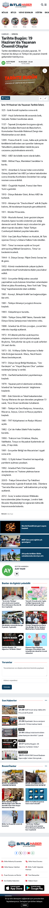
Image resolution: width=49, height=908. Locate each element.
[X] (20, 853)
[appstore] (14, 888)
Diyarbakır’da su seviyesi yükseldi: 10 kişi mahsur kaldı (31, 722)
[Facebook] (16, 853)
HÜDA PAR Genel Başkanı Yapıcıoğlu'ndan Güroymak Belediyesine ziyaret (31, 757)
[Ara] (42, 5)
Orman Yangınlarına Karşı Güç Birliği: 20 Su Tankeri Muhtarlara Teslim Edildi (36, 627)
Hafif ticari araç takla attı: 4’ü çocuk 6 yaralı (32, 711)
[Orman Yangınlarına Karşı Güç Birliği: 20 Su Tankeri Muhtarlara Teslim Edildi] (36, 617)
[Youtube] (29, 853)
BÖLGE (5, 13)
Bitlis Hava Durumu (35, 861)
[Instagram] (24, 853)
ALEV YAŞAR (20, 569)
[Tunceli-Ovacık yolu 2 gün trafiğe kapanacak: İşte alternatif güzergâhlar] (36, 593)
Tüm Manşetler (33, 875)
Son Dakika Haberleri (11, 881)
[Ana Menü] (45, 5)
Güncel (15, 34)
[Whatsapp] (33, 853)
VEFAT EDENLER (26, 13)
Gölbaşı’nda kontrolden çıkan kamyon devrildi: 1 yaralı (31, 734)
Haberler (5, 34)
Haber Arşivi (32, 881)
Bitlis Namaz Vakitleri (12, 867)
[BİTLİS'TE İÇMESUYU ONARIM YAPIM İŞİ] (13, 776)
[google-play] (35, 888)
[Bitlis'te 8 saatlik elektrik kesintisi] (13, 817)
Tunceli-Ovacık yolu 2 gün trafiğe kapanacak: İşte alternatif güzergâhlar (36, 603)
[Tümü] (46, 701)
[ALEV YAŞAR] (7, 571)
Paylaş (6, 98)
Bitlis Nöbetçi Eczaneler (13, 861)
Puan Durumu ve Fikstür (12, 875)
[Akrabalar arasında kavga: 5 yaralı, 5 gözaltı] (13, 617)
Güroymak (23, 752)
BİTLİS (13, 13)
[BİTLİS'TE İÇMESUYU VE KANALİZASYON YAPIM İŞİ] (36, 776)
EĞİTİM (39, 13)
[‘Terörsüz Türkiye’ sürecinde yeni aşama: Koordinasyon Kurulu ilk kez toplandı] (13, 593)
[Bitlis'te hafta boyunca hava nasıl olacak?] (36, 794)
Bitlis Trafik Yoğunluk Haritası (34, 868)
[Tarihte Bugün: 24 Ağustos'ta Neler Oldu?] (13, 639)
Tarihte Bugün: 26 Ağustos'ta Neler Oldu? (28, 745)
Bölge (21, 706)
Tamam (24, 905)
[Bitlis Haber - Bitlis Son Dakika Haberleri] (16, 4)
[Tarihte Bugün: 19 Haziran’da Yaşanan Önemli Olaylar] (24, 80)
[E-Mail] (17, 574)
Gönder (7, 687)
